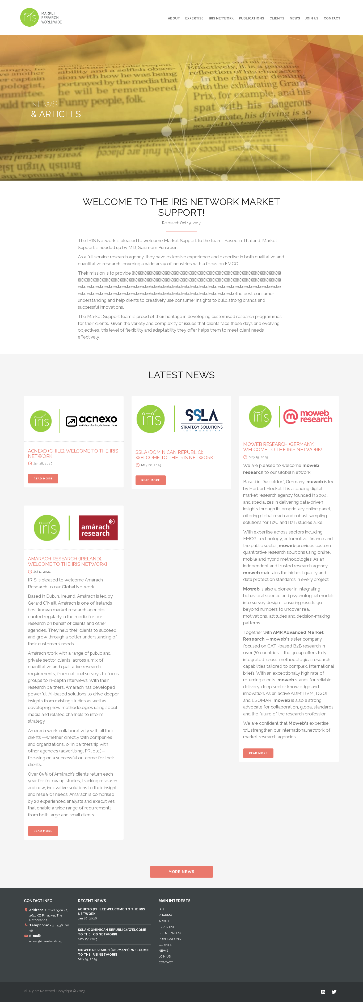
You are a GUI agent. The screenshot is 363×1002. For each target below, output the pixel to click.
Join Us (311, 18)
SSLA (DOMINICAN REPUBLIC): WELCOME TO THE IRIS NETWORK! (175, 454)
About (174, 18)
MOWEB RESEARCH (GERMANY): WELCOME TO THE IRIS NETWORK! (282, 446)
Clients (276, 18)
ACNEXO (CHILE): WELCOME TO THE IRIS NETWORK (73, 453)
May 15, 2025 (113, 954)
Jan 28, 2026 (111, 913)
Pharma (165, 915)
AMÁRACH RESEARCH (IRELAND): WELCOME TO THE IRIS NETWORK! (67, 561)
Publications (251, 18)
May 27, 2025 (112, 934)
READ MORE (43, 478)
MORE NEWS (181, 872)
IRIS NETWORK (221, 18)
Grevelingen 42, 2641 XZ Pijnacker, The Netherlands (48, 915)
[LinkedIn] (323, 992)
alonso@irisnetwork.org (45, 941)
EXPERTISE (194, 18)
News (295, 18)
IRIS (161, 909)
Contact (332, 18)
